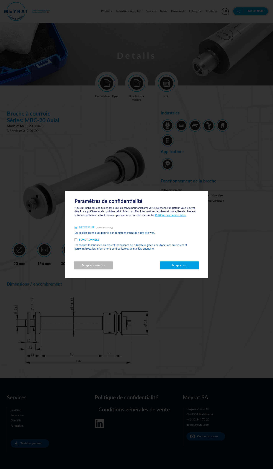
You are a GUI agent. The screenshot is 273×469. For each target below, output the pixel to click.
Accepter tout (179, 265)
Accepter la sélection (93, 265)
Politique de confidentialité (170, 215)
